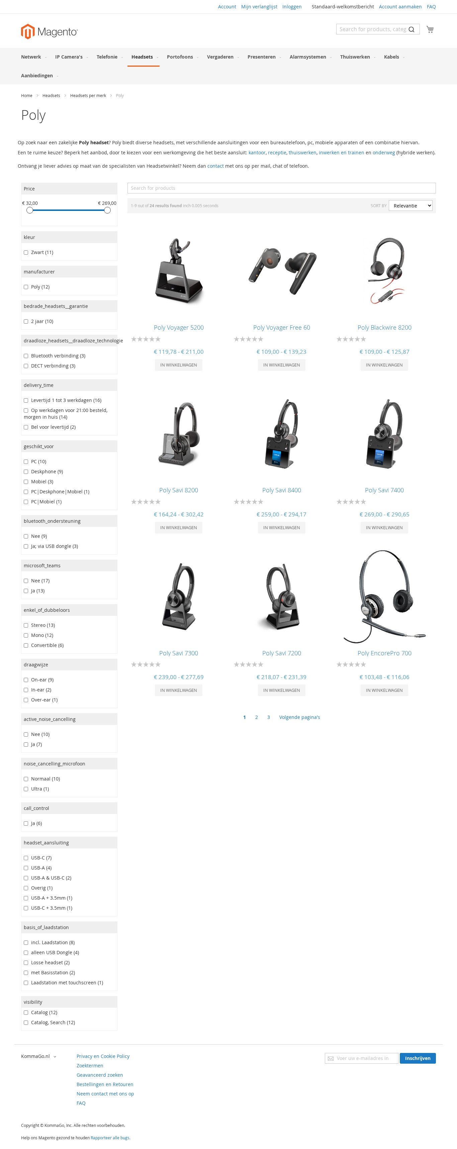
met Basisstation (52, 972)
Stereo (42, 625)
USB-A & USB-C (50, 878)
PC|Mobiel (45, 501)
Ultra (39, 789)
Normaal (44, 778)
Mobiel (41, 481)
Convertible (46, 645)
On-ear (41, 679)
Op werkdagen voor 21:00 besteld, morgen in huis (65, 413)
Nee (37, 536)
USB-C (40, 857)
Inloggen (292, 6)
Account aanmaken (400, 6)
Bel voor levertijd (52, 427)
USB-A (40, 868)
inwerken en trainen (341, 152)
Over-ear (43, 699)
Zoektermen (90, 1065)
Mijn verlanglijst (259, 6)
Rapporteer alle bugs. (110, 1137)
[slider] (29, 210)
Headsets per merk (88, 95)
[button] (40, 1056)
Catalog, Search (52, 1022)
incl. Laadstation (51, 942)
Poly (39, 286)
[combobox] (378, 29)
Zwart (41, 252)
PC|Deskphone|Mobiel (59, 491)
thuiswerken (302, 152)
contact (215, 166)
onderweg (384, 152)
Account (227, 6)
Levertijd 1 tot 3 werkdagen (65, 400)
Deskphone (46, 471)
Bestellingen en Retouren (105, 1084)
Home (27, 95)
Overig (40, 888)
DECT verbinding (52, 365)
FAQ (431, 6)
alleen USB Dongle (54, 952)
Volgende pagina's (299, 717)
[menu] (228, 66)
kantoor (257, 152)
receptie (277, 152)
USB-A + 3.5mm (50, 898)
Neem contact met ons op (105, 1093)
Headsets (51, 95)
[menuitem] (32, 57)
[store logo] (49, 31)
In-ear (40, 689)
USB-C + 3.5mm (50, 908)
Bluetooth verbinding (57, 355)
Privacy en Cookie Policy (103, 1056)
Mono (41, 635)
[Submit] (411, 29)
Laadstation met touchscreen (66, 982)
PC (37, 461)
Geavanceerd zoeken (100, 1075)
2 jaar (41, 321)
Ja (36, 590)
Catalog (43, 1012)
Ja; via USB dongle (53, 546)
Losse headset (49, 962)
